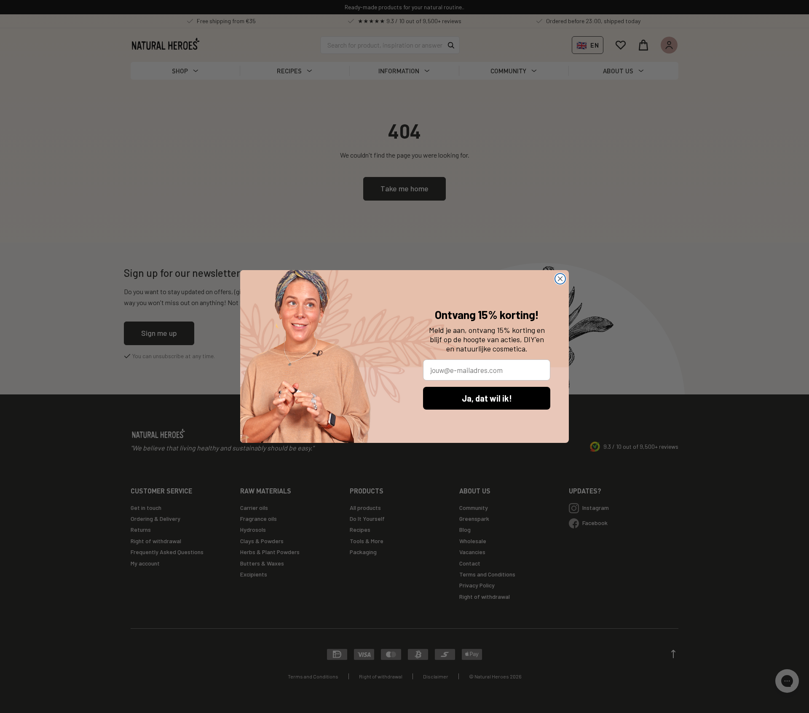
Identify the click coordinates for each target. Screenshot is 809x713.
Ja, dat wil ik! (487, 398)
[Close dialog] (560, 278)
